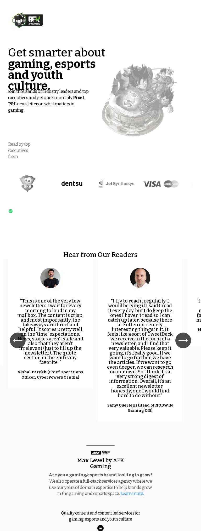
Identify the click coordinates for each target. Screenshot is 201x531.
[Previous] (18, 340)
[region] (100, 340)
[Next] (183, 340)
